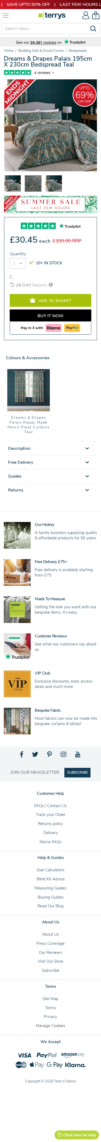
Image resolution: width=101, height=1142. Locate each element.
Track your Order (50, 814)
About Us (50, 934)
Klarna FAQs (50, 842)
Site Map (50, 998)
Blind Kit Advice (51, 879)
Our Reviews (50, 952)
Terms (50, 1008)
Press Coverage (50, 943)
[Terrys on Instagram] (63, 756)
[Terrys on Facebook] (21, 756)
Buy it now (50, 316)
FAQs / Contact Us (50, 805)
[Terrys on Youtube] (78, 756)
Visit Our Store (50, 961)
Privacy (50, 1016)
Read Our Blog (50, 906)
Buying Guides (51, 897)
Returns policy (50, 823)
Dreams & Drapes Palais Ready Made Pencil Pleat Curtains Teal (29, 425)
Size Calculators (50, 870)
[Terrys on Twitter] (36, 756)
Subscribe (50, 970)
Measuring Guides (50, 888)
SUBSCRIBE (77, 772)
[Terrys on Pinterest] (50, 756)
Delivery (50, 832)
